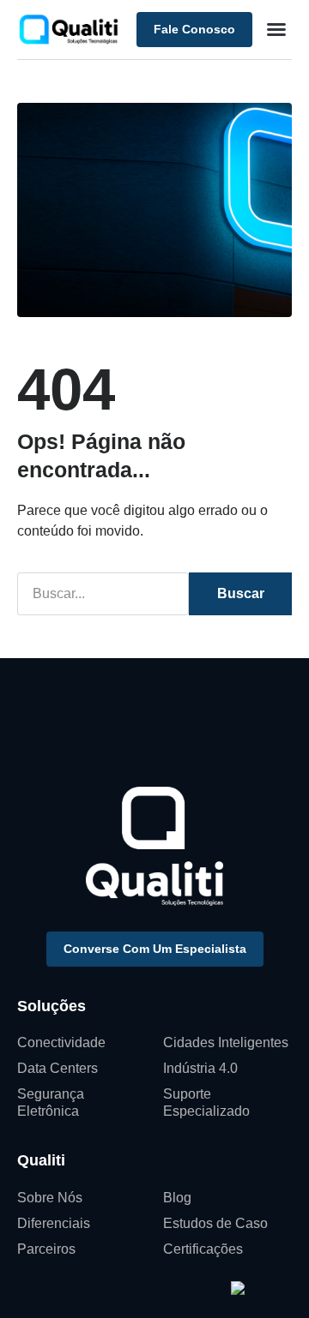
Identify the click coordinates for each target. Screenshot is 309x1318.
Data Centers (57, 1068)
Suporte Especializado (206, 1102)
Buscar (240, 593)
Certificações (203, 1249)
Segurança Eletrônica (50, 1102)
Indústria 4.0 (200, 1068)
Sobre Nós (49, 1197)
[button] (276, 29)
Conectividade (61, 1042)
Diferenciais (53, 1223)
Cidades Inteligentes (225, 1042)
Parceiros (46, 1249)
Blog (177, 1197)
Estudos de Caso (215, 1223)
